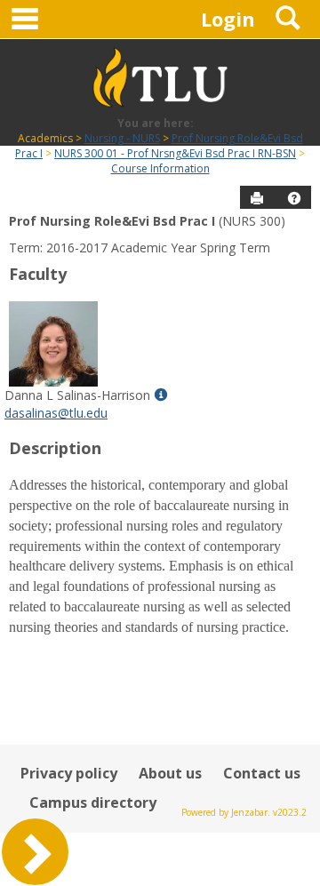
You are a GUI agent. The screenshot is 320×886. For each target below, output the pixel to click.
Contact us (261, 773)
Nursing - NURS (122, 138)
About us (170, 773)
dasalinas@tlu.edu (56, 412)
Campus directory (92, 802)
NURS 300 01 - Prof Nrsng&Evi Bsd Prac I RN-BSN (175, 153)
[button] (294, 198)
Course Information (160, 168)
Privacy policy (68, 773)
